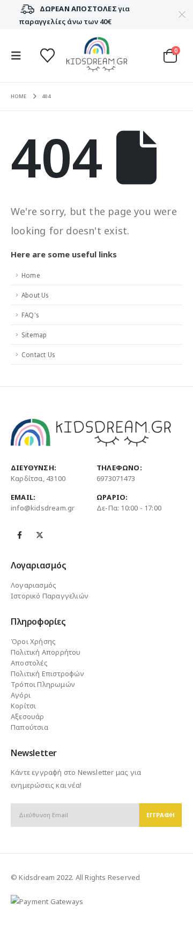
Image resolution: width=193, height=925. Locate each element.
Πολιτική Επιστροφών (47, 673)
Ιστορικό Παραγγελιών (49, 596)
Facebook (20, 535)
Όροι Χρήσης (33, 641)
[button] (19, 56)
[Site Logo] (96, 55)
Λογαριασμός (33, 585)
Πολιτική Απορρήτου (46, 652)
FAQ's (30, 314)
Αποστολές (29, 663)
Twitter (40, 535)
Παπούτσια (29, 727)
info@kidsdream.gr (43, 508)
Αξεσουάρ (27, 716)
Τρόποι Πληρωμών (43, 684)
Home (30, 275)
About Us (35, 295)
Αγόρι (21, 695)
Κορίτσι (23, 706)
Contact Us (38, 354)
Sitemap (34, 334)
